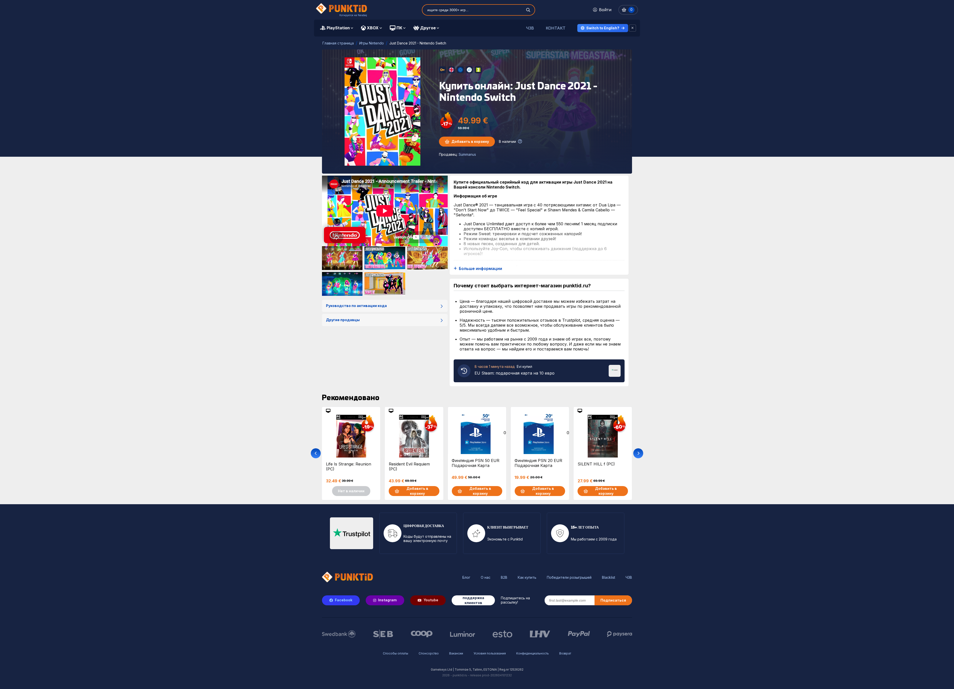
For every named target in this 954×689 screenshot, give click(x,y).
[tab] (336, 28)
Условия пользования (490, 653)
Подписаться (613, 600)
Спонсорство (429, 653)
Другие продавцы (343, 320)
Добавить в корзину (470, 141)
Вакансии (456, 653)
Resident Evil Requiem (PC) (409, 466)
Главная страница (338, 43)
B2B (504, 577)
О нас (485, 577)
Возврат (565, 653)
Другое (428, 27)
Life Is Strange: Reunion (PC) (348, 466)
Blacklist (608, 577)
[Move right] (638, 453)
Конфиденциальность (532, 653)
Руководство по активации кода (356, 306)
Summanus (467, 154)
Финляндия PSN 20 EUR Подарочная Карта (538, 463)
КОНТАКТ (555, 28)
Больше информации (480, 269)
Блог (466, 577)
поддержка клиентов (473, 600)
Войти (605, 9)
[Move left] (316, 453)
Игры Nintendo (371, 43)
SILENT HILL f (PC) (596, 463)
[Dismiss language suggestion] (632, 28)
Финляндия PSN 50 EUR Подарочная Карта (475, 463)
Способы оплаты (395, 653)
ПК (399, 27)
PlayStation (338, 27)
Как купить (527, 577)
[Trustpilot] (615, 370)
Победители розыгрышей (569, 577)
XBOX (373, 27)
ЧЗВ (530, 28)
